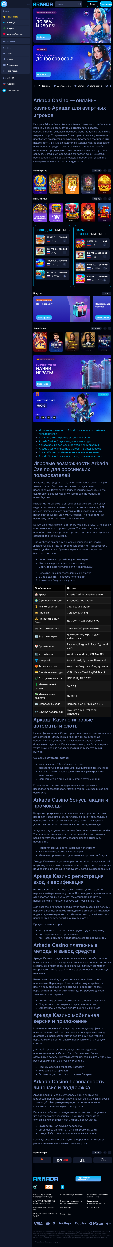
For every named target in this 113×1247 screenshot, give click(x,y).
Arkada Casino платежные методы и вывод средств (70, 448)
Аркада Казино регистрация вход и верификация (69, 444)
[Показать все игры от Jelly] (82, 1160)
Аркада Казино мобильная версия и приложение (69, 452)
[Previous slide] (35, 86)
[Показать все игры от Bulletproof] (102, 1160)
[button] (102, 38)
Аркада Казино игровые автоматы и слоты (65, 437)
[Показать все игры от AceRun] (62, 1160)
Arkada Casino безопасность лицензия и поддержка (70, 456)
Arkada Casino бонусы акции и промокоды (65, 441)
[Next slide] (109, 86)
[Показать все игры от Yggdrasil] (42, 1160)
